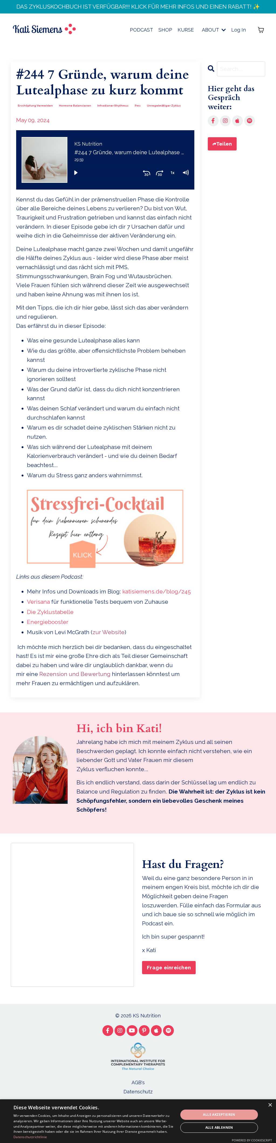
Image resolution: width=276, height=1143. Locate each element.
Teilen (224, 144)
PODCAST (141, 30)
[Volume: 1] (185, 173)
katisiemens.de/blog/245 (156, 591)
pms (138, 105)
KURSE (186, 30)
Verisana (38, 601)
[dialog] (138, 1121)
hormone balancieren (75, 105)
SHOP (165, 30)
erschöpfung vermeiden (35, 105)
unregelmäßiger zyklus (164, 105)
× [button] (270, 1105)
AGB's (138, 1082)
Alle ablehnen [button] (219, 1127)
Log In (238, 30)
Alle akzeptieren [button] (219, 1114)
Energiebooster (47, 622)
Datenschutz (138, 1091)
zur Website (108, 632)
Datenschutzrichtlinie (30, 1137)
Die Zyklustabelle (50, 612)
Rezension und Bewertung (75, 674)
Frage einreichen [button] (169, 967)
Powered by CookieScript (252, 1140)
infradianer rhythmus (113, 105)
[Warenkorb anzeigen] (261, 30)
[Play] (75, 173)
